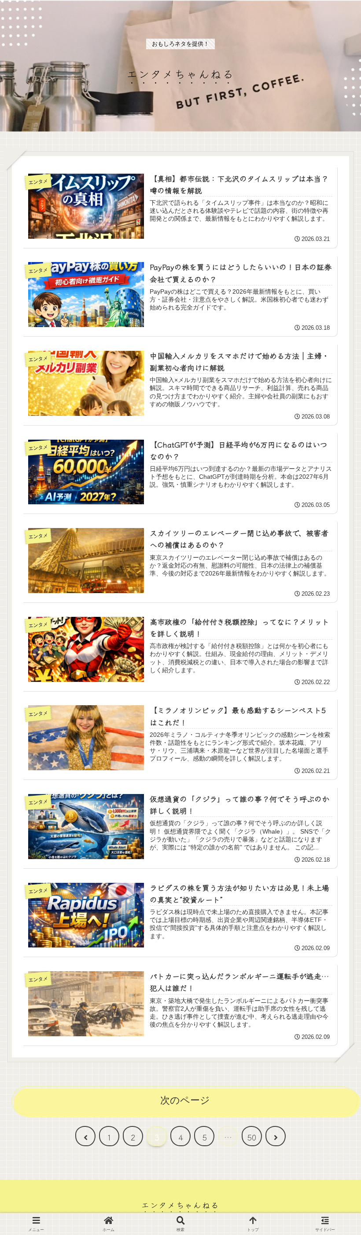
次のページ (185, 1100)
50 (252, 1137)
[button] (332, 1173)
